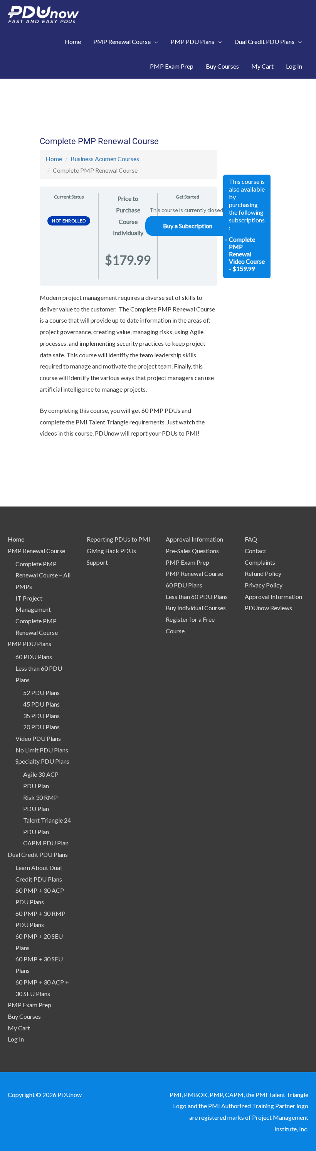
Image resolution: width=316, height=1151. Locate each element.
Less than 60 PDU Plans (197, 596)
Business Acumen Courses (105, 158)
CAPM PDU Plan (46, 842)
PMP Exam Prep (29, 1004)
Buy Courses (24, 1016)
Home (53, 158)
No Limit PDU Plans (41, 750)
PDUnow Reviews (268, 607)
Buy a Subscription (187, 225)
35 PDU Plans (41, 715)
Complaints (260, 562)
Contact (255, 550)
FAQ (251, 539)
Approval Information (194, 539)
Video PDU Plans (38, 738)
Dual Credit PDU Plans (38, 854)
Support (97, 562)
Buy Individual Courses (196, 607)
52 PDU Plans (41, 692)
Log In (16, 1039)
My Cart (19, 1028)
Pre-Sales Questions (192, 550)
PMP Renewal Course (36, 550)
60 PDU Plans (33, 656)
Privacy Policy (263, 585)
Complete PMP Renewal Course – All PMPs (43, 575)
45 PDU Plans (41, 704)
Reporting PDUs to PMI (118, 539)
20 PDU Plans (41, 726)
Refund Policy (263, 573)
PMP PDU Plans (29, 643)
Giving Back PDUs (111, 550)
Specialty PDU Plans (42, 761)
